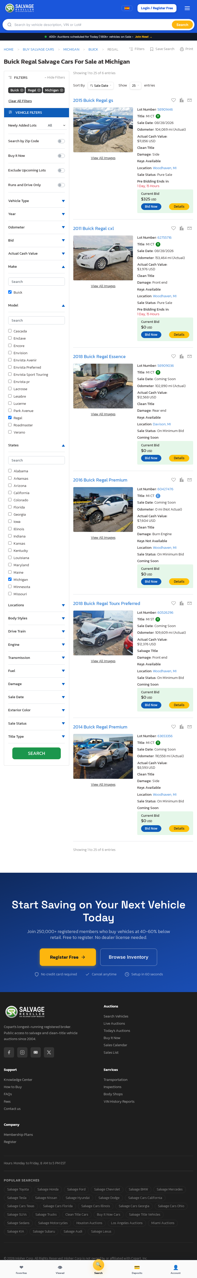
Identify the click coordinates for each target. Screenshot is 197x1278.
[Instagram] (22, 1052)
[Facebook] (9, 1052)
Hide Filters (55, 77)
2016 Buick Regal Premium (100, 479)
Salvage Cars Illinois (95, 1206)
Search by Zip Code (23, 141)
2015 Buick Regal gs (93, 100)
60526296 (165, 612)
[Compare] (182, 100)
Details (179, 206)
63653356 (165, 736)
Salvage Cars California (145, 1197)
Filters (139, 49)
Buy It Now (16, 155)
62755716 (164, 237)
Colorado (21, 500)
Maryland (21, 565)
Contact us (12, 1108)
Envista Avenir (25, 360)
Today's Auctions (117, 1030)
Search (182, 25)
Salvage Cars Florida (58, 1206)
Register (10, 1142)
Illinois (19, 529)
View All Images (103, 158)
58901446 (165, 109)
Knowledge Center (18, 1079)
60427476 (165, 489)
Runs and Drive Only (24, 185)
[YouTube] (36, 1052)
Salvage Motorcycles (53, 1223)
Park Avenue (23, 411)
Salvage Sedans (18, 1223)
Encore (19, 346)
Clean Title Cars (76, 1214)
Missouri (20, 594)
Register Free (64, 957)
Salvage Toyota (18, 1189)
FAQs (8, 1094)
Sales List (111, 1052)
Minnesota (22, 587)
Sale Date (101, 85)
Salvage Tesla (16, 1197)
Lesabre (20, 396)
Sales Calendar (115, 1045)
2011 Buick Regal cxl (93, 228)
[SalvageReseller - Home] (20, 8)
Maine (18, 572)
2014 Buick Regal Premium (100, 726)
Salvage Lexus (101, 1231)
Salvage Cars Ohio (171, 1206)
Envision (20, 353)
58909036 (165, 365)
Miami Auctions (162, 1223)
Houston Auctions (89, 1223)
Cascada (20, 331)
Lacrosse (20, 389)
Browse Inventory (129, 957)
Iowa (17, 522)
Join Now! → (143, 36)
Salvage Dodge (109, 1197)
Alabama (21, 471)
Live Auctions (114, 1023)
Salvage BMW (138, 1189)
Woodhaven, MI (164, 168)
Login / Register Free (157, 8)
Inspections (112, 1087)
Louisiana (21, 558)
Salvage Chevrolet (107, 1189)
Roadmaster (23, 425)
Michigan (71, 49)
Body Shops (113, 1094)
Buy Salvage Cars (38, 49)
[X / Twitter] (49, 1052)
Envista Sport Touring (31, 374)
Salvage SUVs (17, 1214)
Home (9, 49)
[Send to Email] (189, 100)
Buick (93, 49)
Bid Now (151, 206)
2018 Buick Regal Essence (99, 356)
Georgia (20, 514)
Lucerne (20, 403)
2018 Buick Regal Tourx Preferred (106, 603)
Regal (18, 418)
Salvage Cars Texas (20, 1206)
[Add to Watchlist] (174, 100)
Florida (19, 507)
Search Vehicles (116, 1016)
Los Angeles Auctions (127, 1223)
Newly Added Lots (22, 125)
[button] (36, 201)
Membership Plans (18, 1134)
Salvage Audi (73, 1231)
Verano (19, 432)
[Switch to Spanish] (127, 8)
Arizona (20, 486)
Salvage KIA (15, 1231)
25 (134, 85)
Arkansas (21, 478)
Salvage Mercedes (170, 1189)
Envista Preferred (27, 367)
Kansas (19, 543)
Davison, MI (162, 424)
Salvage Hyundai (78, 1197)
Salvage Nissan (46, 1197)
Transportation (115, 1079)
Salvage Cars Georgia (134, 1206)
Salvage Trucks (46, 1214)
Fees (7, 1101)
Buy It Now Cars (108, 1214)
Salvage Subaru (44, 1231)
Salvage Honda (47, 1189)
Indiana (20, 536)
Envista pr (22, 382)
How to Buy (13, 1087)
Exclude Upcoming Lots (27, 170)
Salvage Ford (76, 1189)
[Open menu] (187, 8)
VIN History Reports (119, 1101)
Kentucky (21, 551)
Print (189, 49)
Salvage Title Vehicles (144, 1214)
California (21, 493)
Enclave (20, 338)
